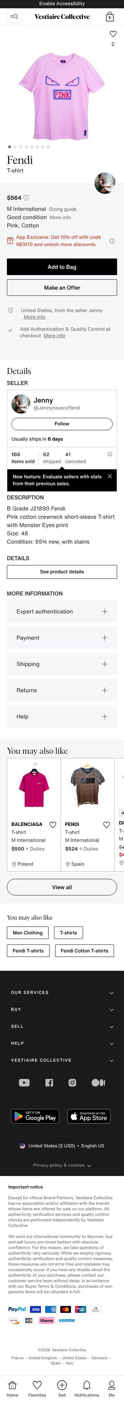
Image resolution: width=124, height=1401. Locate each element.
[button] (110, 16)
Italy (69, 1363)
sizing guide (62, 209)
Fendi (20, 160)
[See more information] (112, 241)
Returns (27, 690)
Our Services (30, 993)
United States (74, 1358)
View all (62, 887)
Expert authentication (45, 611)
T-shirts (68, 933)
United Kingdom (43, 1358)
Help (23, 716)
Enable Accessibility (62, 3)
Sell (17, 1026)
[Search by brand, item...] (14, 16)
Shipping (28, 664)
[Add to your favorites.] (53, 825)
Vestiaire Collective (41, 1060)
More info (60, 217)
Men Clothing (28, 933)
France (17, 1358)
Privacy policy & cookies (59, 1165)
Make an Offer (62, 287)
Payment (28, 637)
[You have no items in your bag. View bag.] (110, 16)
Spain (56, 1363)
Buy (16, 1010)
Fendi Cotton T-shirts (84, 951)
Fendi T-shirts (28, 951)
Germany (99, 1358)
